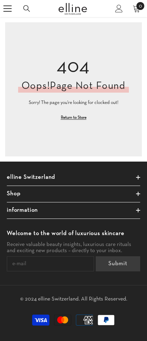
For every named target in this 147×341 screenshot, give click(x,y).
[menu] (7, 8)
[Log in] (119, 8)
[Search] (27, 8)
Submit (117, 264)
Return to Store (73, 118)
